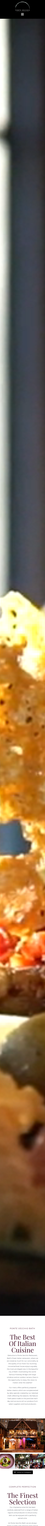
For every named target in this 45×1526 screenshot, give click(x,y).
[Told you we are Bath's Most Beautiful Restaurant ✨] (22, 1461)
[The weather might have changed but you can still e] (37, 1461)
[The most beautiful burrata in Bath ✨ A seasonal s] (7, 1461)
